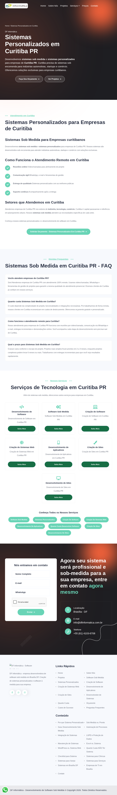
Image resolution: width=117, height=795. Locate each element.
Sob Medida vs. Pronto (95, 722)
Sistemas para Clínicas (95, 756)
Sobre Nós (53, 6)
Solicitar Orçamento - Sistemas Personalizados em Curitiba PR (57, 232)
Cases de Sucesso (65, 708)
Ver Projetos (53, 79)
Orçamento (90, 703)
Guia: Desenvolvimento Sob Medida (69, 729)
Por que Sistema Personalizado (71, 722)
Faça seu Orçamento (28, 79)
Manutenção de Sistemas (68, 743)
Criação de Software (70, 520)
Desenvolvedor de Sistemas (93, 697)
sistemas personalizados (29, 221)
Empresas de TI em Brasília (94, 767)
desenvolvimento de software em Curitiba (59, 221)
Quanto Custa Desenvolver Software (65, 526)
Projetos (64, 6)
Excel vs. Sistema (93, 743)
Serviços (74, 6)
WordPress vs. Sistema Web (69, 748)
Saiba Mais (21, 429)
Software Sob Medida (19, 520)
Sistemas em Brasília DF (68, 765)
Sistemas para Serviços (96, 761)
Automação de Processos (96, 727)
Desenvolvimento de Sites (58, 533)
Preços (85, 6)
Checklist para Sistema (67, 756)
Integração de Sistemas (67, 735)
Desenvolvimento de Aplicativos (30, 526)
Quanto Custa (63, 703)
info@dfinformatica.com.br (87, 622)
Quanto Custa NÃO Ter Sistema (95, 750)
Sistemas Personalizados (45, 520)
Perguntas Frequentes (95, 708)
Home (43, 6)
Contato (94, 6)
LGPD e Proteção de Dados (94, 737)
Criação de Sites (93, 526)
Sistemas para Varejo (66, 761)
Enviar (30, 612)
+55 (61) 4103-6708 (84, 633)
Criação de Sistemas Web (96, 520)
